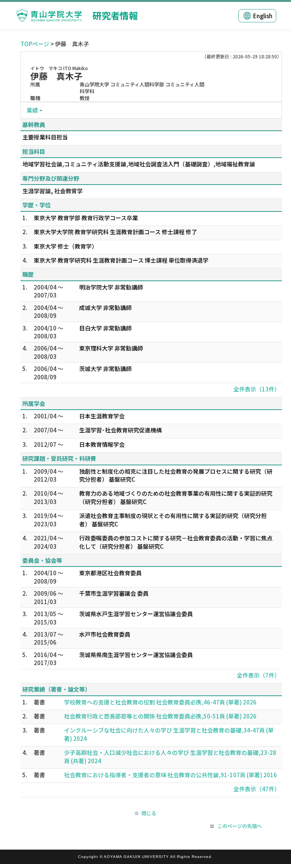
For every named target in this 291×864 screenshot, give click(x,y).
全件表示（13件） (256, 389)
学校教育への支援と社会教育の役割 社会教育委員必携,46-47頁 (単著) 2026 (160, 702)
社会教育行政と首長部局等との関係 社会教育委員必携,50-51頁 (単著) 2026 (160, 716)
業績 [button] (32, 110)
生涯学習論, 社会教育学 (52, 191)
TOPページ (34, 44)
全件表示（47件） (256, 789)
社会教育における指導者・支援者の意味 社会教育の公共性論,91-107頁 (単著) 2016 (170, 775)
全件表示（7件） (258, 675)
